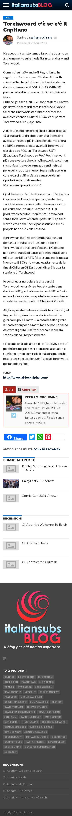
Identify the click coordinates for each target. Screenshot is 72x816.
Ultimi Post (29, 389)
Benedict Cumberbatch (40, 747)
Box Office (58, 737)
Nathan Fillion (35, 742)
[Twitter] (13, 415)
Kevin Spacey (12, 732)
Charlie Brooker (15, 727)
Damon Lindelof (30, 717)
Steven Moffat (49, 692)
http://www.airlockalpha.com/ (25, 377)
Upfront (30, 692)
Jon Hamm (10, 717)
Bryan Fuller (56, 742)
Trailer (9, 687)
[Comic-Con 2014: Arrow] (11, 498)
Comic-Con (11, 682)
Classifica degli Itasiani (19, 712)
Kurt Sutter (53, 717)
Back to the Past (41, 727)
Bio (11, 389)
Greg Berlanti (13, 737)
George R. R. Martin (54, 722)
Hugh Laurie (30, 722)
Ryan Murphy (12, 692)
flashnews (29, 682)
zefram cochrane (41, 37)
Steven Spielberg (15, 702)
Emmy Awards (39, 702)
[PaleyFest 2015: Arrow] (11, 483)
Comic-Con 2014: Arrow (39, 496)
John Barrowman (47, 449)
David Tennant (13, 707)
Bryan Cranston (49, 712)
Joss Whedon (43, 687)
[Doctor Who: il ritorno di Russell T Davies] (11, 469)
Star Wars (25, 687)
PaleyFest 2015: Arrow (38, 481)
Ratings (9, 677)
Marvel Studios (37, 707)
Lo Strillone (26, 677)
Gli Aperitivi (45, 677)
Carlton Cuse (13, 742)
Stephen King (12, 747)
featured (10, 697)
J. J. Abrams (46, 682)
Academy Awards (35, 732)
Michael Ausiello (31, 697)
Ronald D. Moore (37, 737)
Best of (56, 702)
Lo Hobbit (10, 752)
